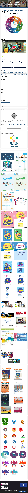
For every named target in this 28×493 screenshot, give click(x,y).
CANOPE (11, 124)
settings (2, 492)
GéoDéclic (21, 124)
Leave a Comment (24, 72)
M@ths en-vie (18, 124)
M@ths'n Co (25, 124)
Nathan (13, 124)
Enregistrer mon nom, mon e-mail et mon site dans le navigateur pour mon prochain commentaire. (13, 100)
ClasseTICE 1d (14, 3)
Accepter (21, 491)
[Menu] (0, 7)
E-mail (2, 92)
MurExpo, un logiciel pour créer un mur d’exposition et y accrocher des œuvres (20, 74)
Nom (2, 89)
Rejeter (24, 491)
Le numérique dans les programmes (19, 10)
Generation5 (8, 124)
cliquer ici (5, 70)
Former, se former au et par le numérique (9, 10)
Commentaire (3, 79)
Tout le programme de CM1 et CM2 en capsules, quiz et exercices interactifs (8, 74)
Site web (2, 95)
